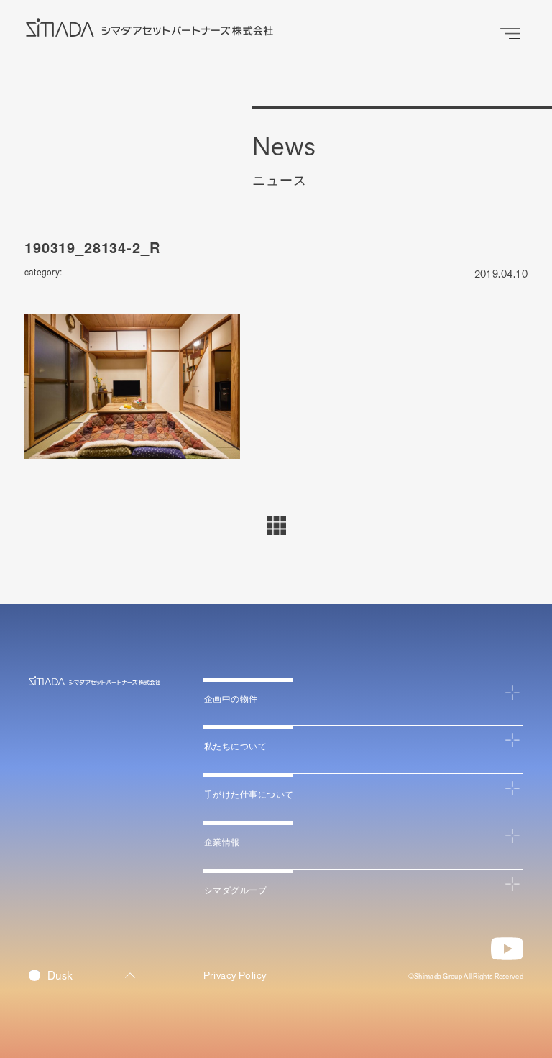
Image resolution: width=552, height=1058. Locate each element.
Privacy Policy (235, 975)
